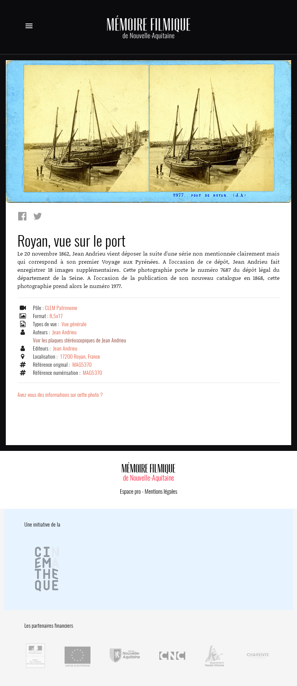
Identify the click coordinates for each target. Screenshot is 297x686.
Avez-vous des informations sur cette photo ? (60, 394)
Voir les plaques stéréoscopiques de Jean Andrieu (79, 340)
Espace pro (130, 491)
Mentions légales (161, 491)
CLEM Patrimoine (61, 308)
